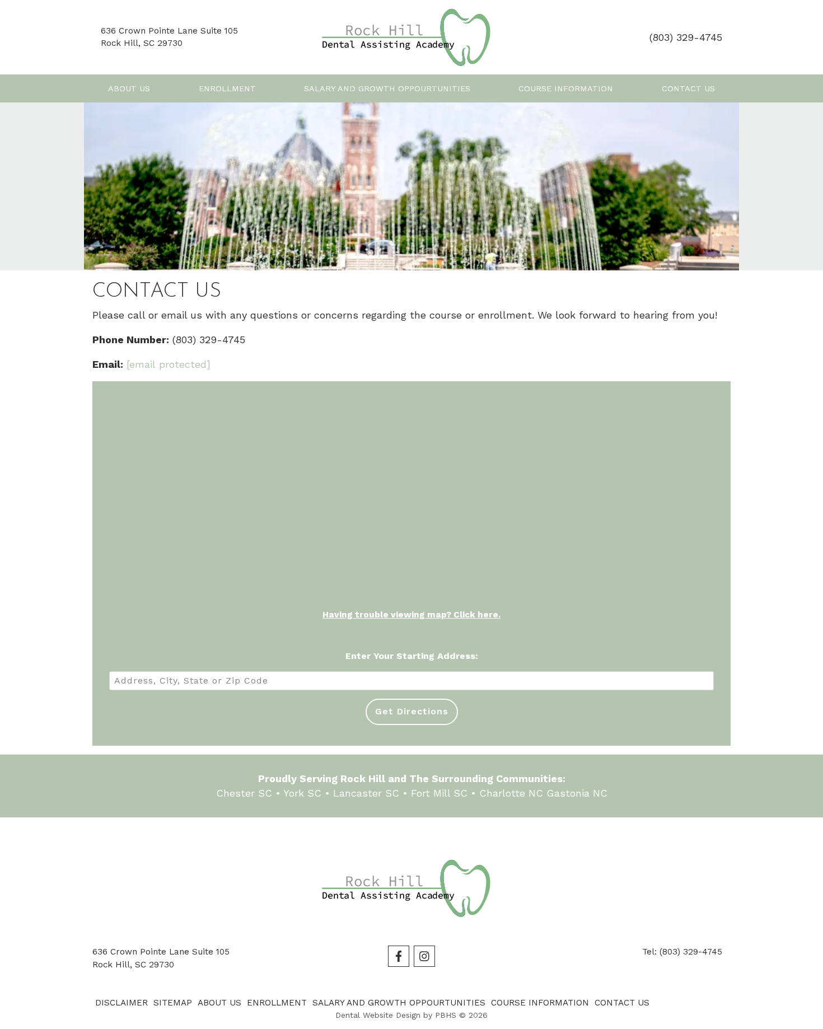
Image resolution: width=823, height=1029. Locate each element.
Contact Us (688, 88)
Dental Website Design (377, 1015)
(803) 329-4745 (685, 37)
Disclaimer (121, 1003)
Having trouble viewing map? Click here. (411, 615)
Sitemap (172, 1003)
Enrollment (227, 88)
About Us (129, 88)
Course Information (565, 88)
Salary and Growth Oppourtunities (387, 88)
